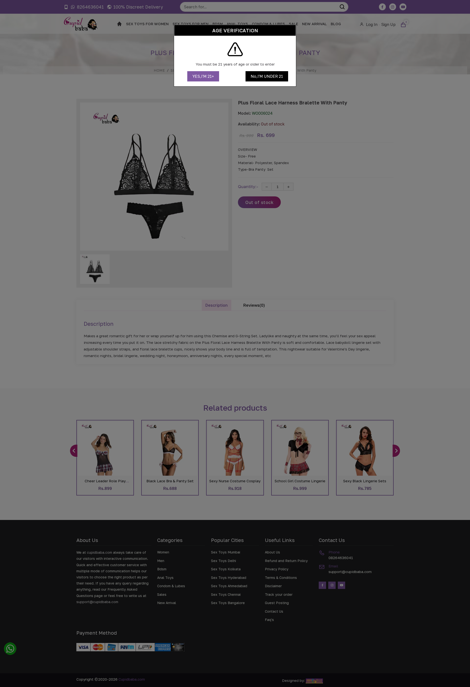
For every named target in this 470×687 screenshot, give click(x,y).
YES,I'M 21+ (203, 76)
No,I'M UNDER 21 (267, 76)
